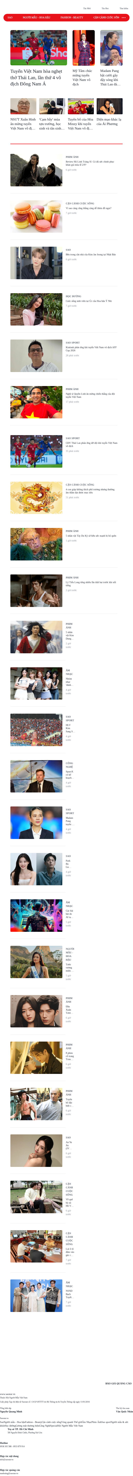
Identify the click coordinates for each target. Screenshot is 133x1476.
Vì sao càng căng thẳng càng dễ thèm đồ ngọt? (88, 208)
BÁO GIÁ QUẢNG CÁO (118, 1383)
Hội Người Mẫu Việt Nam (70, 1425)
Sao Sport (73, 342)
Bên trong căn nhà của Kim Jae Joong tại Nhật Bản (91, 254)
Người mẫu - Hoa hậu (36, 17)
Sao (10, 17)
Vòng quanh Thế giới (71, 1422)
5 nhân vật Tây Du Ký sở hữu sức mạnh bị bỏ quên (91, 536)
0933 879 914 (19, 1446)
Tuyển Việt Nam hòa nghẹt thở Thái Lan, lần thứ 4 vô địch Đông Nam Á (36, 77)
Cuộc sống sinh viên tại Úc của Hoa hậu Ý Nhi (89, 301)
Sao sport (106, 1422)
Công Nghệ (44, 1425)
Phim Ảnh (96, 1422)
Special (53, 1425)
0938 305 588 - (6, 1446)
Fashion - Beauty (72, 17)
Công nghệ (69, 765)
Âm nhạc (69, 672)
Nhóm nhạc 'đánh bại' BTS (69, 685)
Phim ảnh (72, 157)
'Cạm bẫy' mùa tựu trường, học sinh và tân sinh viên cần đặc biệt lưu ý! (51, 128)
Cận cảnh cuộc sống (107, 17)
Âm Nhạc (86, 1422)
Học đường (73, 296)
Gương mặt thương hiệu (27, 1425)
